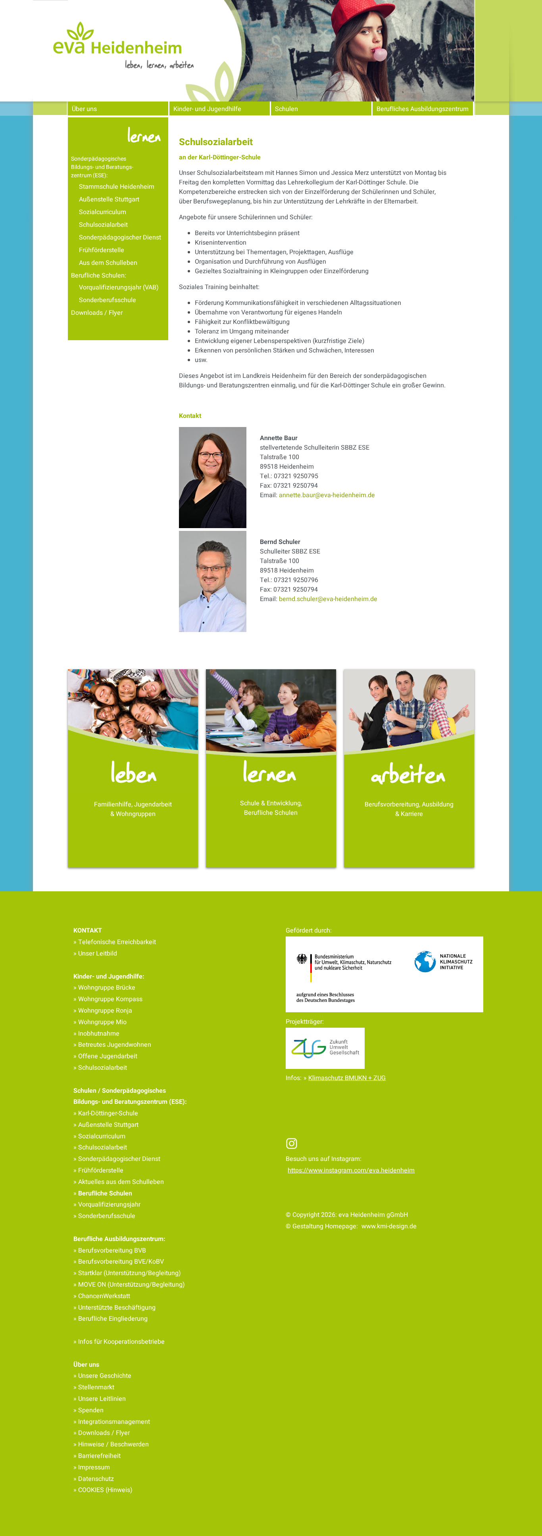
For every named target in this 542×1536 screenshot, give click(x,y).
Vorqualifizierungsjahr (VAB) (119, 287)
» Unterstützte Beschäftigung (114, 1307)
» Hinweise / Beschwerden (111, 1444)
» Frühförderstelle (98, 1170)
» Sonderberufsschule (104, 1216)
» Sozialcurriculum (99, 1136)
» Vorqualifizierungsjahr (106, 1204)
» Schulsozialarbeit (100, 1068)
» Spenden (88, 1410)
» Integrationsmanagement (111, 1422)
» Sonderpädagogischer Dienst (116, 1159)
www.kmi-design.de (389, 1226)
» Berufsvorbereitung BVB (109, 1250)
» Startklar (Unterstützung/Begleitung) (127, 1273)
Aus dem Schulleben (108, 263)
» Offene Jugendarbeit (105, 1056)
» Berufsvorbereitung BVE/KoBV (118, 1261)
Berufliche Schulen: (98, 275)
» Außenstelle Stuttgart (105, 1125)
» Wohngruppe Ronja (102, 1010)
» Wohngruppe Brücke (104, 987)
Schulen (286, 109)
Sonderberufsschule (107, 300)
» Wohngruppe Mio (100, 1022)
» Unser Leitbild (95, 953)
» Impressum (91, 1467)
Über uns (84, 109)
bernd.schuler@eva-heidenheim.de (328, 599)
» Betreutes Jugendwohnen (112, 1045)
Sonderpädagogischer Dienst (120, 237)
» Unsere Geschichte (102, 1376)
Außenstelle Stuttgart (109, 199)
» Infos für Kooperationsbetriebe (119, 1341)
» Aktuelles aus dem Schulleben (118, 1182)
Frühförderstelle (101, 250)
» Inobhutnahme (96, 1033)
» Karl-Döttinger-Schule (105, 1113)
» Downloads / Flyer (101, 1433)
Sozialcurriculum (102, 212)
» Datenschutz (93, 1479)
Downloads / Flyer (97, 313)
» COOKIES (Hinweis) (103, 1490)
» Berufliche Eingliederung (110, 1318)
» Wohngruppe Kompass (107, 999)
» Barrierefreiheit (97, 1456)
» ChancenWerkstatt (101, 1296)
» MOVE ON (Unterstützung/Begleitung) (129, 1284)
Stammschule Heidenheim (116, 187)
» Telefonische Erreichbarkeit (114, 942)
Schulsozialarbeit (103, 225)
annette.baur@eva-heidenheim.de (327, 495)
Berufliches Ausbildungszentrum (423, 109)
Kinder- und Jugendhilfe (207, 109)
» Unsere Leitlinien (99, 1399)
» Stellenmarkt (93, 1387)
